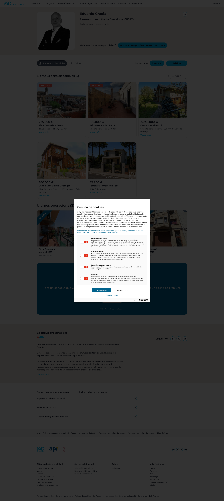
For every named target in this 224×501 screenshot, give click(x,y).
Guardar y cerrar (112, 295)
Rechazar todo (122, 290)
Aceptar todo (102, 290)
